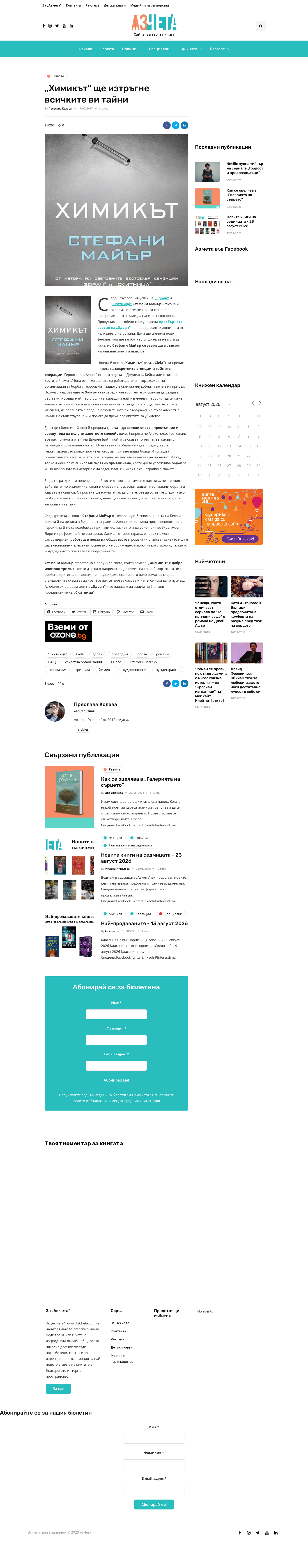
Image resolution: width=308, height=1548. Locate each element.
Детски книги (115, 5)
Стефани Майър (143, 662)
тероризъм (57, 669)
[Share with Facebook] (167, 125)
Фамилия (116, 1028)
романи (162, 654)
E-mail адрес (116, 1054)
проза (142, 654)
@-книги (189, 48)
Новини (129, 48)
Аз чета (110, 931)
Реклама (92, 5)
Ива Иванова (114, 793)
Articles (83, 729)
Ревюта (107, 48)
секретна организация (83, 662)
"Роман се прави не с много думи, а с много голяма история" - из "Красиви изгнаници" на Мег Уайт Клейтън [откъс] (211, 685)
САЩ (52, 662)
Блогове (217, 48)
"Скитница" (57, 654)
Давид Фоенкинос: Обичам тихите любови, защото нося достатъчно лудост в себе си (245, 680)
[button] (116, 210)
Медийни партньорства (149, 5)
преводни (120, 654)
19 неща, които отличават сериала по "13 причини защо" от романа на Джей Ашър (211, 614)
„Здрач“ (161, 298)
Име (116, 1002)
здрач (97, 654)
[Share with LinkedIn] (184, 125)
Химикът (106, 669)
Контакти (73, 5)
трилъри (83, 669)
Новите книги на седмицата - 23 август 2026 (241, 221)
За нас (58, 1388)
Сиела (116, 662)
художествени (135, 669)
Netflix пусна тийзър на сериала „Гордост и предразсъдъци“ (245, 168)
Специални (159, 48)
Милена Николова (117, 869)
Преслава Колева (60, 108)
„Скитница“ (121, 304)
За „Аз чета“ (52, 5)
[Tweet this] (175, 125)
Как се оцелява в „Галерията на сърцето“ (242, 194)
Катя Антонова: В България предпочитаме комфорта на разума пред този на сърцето (246, 614)
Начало (85, 48)
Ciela (80, 654)
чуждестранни (168, 669)
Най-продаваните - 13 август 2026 (144, 923)
